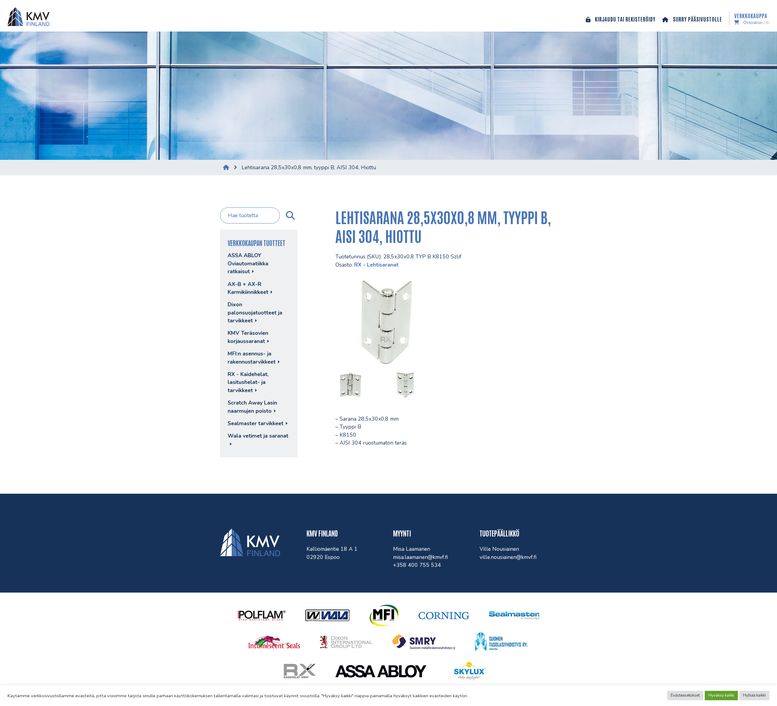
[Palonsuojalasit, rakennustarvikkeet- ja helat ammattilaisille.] (27, 15)
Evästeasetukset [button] (685, 695)
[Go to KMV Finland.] (226, 167)
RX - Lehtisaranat (376, 264)
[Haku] (289, 215)
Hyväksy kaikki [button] (721, 695)
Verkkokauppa (751, 18)
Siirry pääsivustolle (697, 18)
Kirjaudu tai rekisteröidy (625, 18)
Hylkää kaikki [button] (754, 695)
